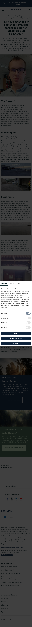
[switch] (28, 318)
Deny (16, 333)
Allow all (16, 343)
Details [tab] (11, 283)
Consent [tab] (4, 283)
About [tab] (18, 283)
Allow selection (16, 338)
